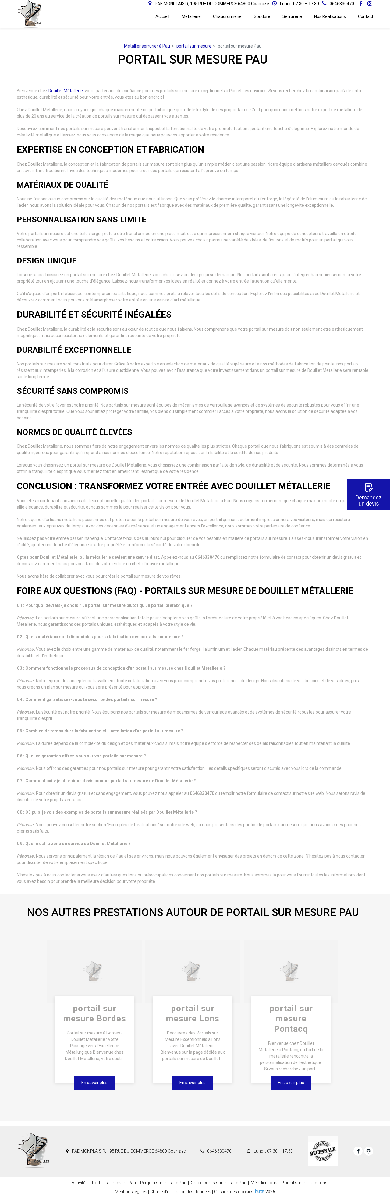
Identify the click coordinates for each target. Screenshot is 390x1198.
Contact (365, 16)
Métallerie (191, 16)
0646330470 (219, 1151)
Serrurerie (292, 16)
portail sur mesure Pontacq (291, 1018)
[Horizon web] (259, 1191)
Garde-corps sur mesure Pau (218, 1182)
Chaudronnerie (227, 16)
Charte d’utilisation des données (180, 1191)
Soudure (262, 16)
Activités (80, 1182)
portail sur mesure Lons (193, 1013)
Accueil (162, 16)
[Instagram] (369, 3)
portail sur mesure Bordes (94, 1013)
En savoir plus (94, 1082)
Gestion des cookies (234, 1191)
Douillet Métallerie (65, 90)
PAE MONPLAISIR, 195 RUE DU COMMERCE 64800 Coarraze (211, 3)
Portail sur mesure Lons (305, 1182)
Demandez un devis (369, 500)
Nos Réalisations (330, 16)
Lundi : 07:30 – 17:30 (299, 3)
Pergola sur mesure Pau (163, 1182)
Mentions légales (131, 1191)
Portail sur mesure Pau (114, 1182)
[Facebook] (360, 3)
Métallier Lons (264, 1182)
